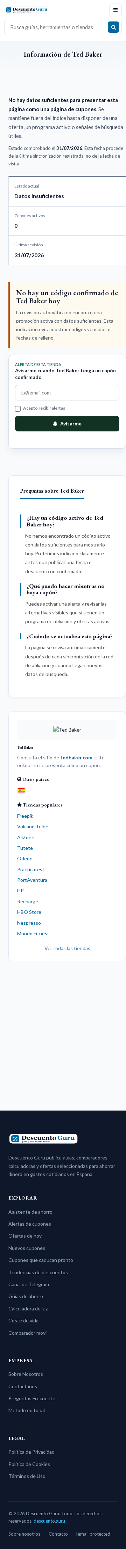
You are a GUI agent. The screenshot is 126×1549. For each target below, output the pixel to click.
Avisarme (71, 423)
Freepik (25, 816)
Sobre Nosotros (25, 1374)
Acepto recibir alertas (44, 408)
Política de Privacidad (31, 1452)
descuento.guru (49, 1521)
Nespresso (29, 923)
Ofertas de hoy (25, 1236)
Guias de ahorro (25, 1296)
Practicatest (30, 869)
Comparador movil (28, 1333)
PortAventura (32, 880)
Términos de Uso (27, 1476)
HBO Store (29, 912)
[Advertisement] (63, 1033)
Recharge (27, 901)
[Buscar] (113, 27)
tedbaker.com (76, 757)
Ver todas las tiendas (67, 948)
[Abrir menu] (115, 10)
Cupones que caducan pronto (40, 1260)
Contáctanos (22, 1386)
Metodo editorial (26, 1410)
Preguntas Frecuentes (33, 1398)
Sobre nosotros (24, 1534)
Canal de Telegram (28, 1284)
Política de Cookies (29, 1464)
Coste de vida (23, 1320)
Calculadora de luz (28, 1308)
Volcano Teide (32, 826)
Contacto (58, 1534)
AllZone (25, 837)
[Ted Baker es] (21, 790)
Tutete (25, 848)
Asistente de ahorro (30, 1212)
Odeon (25, 858)
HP (20, 890)
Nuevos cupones (26, 1248)
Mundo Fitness (33, 933)
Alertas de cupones (29, 1224)
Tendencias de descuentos (38, 1272)
